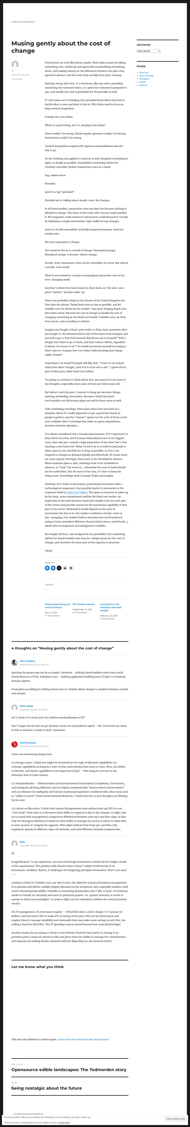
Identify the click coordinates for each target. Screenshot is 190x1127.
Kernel (142, 82)
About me (143, 72)
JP (12, 70)
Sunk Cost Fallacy (77, 492)
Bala (22, 841)
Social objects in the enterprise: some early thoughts (110, 607)
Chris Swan (26, 706)
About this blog (146, 76)
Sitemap (143, 85)
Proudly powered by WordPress (28, 1114)
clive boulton (27, 661)
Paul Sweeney (28, 742)
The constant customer (83, 604)
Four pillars (16, 79)
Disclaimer (144, 79)
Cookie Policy (64, 1122)
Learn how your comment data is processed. (83, 1039)
